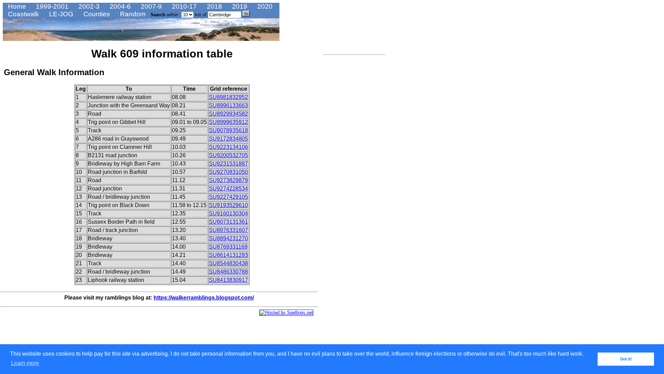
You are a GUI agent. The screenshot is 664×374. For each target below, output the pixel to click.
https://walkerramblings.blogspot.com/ (204, 298)
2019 (238, 6)
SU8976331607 (228, 230)
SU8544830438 (228, 263)
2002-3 (88, 6)
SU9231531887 (228, 164)
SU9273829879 (228, 180)
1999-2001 (51, 6)
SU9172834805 (228, 139)
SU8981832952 (228, 97)
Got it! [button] (626, 359)
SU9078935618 (228, 130)
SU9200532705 (228, 155)
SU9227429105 (228, 197)
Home (16, 6)
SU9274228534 (228, 189)
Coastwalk (22, 14)
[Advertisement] (344, 161)
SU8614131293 (228, 255)
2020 (264, 6)
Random (132, 14)
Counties (96, 14)
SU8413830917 (228, 280)
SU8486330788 (228, 272)
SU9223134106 (228, 147)
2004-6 (119, 6)
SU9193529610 (228, 205)
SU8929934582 (228, 114)
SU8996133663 (228, 105)
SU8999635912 (228, 122)
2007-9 (150, 6)
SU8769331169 (228, 247)
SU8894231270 (228, 238)
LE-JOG (60, 14)
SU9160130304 (228, 213)
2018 (213, 6)
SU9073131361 (228, 222)
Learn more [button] (25, 363)
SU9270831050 (228, 172)
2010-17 (183, 6)
